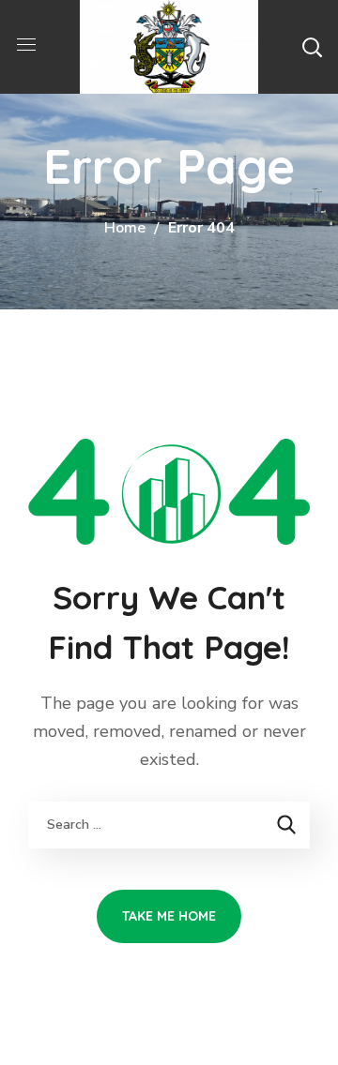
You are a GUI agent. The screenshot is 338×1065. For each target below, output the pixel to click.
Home (125, 228)
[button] (311, 47)
